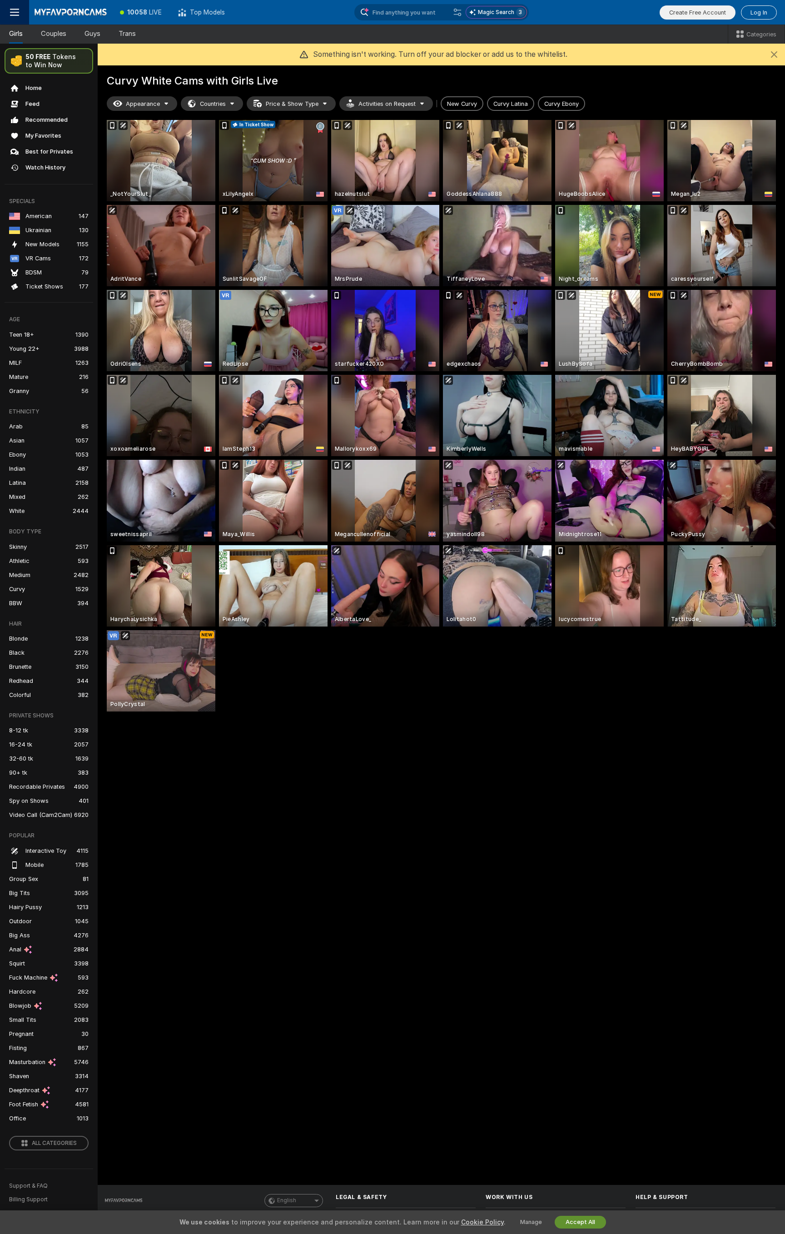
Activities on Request (387, 103)
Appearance (143, 103)
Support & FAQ (28, 1186)
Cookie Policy (482, 1222)
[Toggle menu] (14, 12)
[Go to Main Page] (70, 12)
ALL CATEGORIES (54, 1143)
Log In (758, 12)
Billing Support (28, 1199)
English (286, 1200)
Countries (213, 103)
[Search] (457, 12)
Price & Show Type (292, 103)
